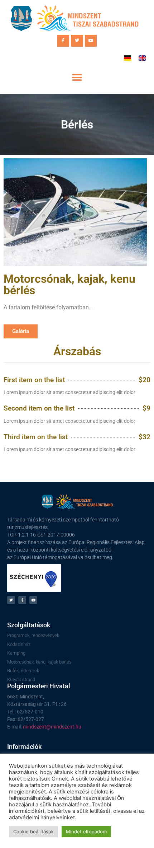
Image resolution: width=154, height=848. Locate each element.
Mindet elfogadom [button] (86, 831)
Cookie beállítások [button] (33, 831)
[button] (77, 78)
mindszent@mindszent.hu (52, 727)
